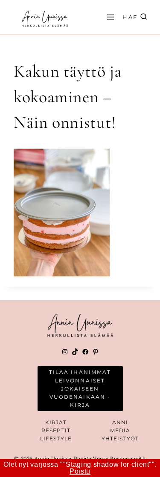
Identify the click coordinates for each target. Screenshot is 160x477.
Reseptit (55, 430)
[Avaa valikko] (109, 16)
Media (120, 430)
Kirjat (56, 422)
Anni (120, 422)
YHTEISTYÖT (120, 438)
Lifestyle (56, 438)
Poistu (80, 471)
